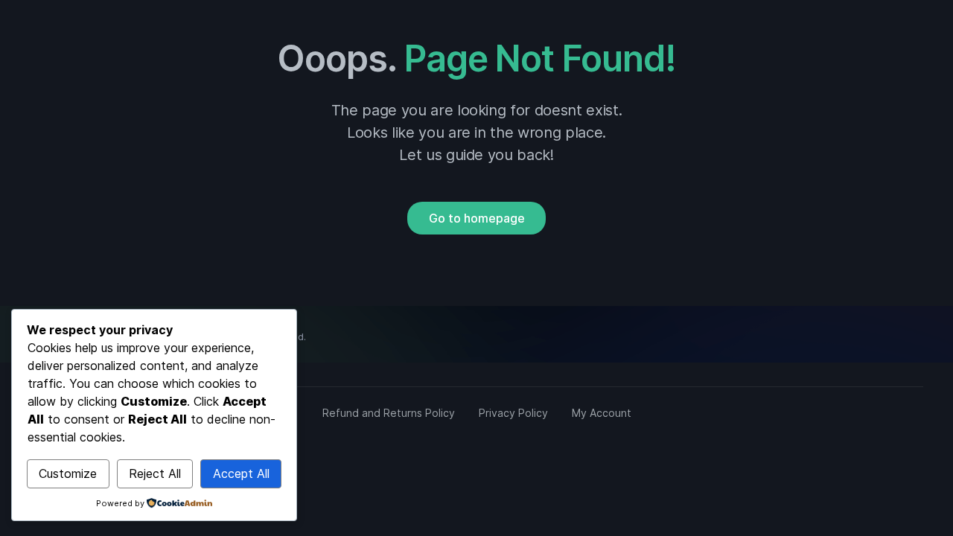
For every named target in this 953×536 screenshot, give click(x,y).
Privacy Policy (513, 412)
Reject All (155, 473)
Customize (68, 473)
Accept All (241, 473)
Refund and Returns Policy (388, 412)
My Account (601, 412)
